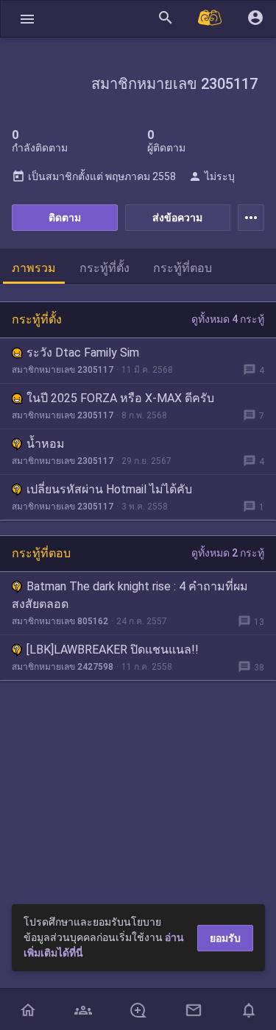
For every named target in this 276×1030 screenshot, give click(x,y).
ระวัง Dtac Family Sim (82, 353)
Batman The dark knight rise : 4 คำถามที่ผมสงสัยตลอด (130, 595)
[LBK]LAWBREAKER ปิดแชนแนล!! (112, 650)
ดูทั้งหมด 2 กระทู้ (227, 553)
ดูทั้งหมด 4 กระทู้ (227, 319)
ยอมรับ (225, 938)
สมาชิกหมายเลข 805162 (60, 621)
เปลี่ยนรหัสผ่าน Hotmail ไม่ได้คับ (109, 489)
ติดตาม (65, 217)
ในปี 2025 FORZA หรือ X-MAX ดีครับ (120, 398)
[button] (27, 19)
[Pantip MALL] (210, 19)
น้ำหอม (45, 444)
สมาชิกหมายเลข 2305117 (62, 370)
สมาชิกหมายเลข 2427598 (62, 667)
